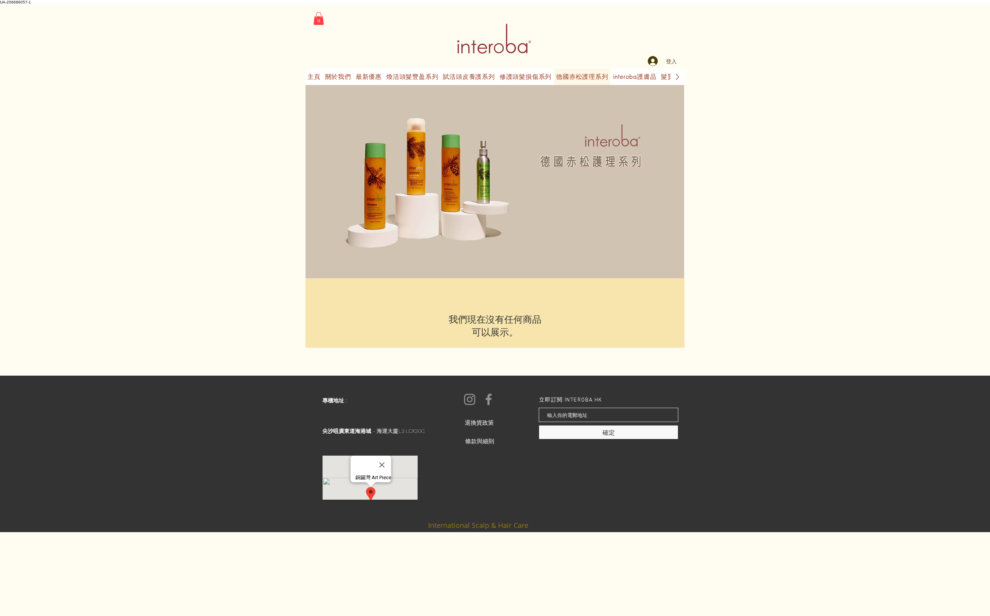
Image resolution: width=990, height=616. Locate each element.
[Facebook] (488, 399)
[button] (318, 18)
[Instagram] (469, 399)
